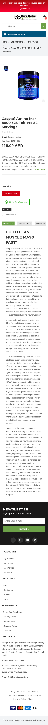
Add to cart (12, 194)
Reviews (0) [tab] (40, 223)
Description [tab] (8, 223)
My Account (23, 9)
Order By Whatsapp (18, 202)
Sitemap (7, 630)
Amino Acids (32, 42)
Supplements (17, 42)
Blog (5, 599)
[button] (24, 34)
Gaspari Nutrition (14, 137)
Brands (6, 594)
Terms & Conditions (17, 695)
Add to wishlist (10, 215)
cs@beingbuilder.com (18, 677)
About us (21, 691)
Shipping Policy (10, 626)
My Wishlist (8, 568)
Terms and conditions (12, 612)
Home (4, 42)
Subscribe (24, 529)
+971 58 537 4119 (16, 660)
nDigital (42, 720)
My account (8, 558)
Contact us (8, 590)
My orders (8, 563)
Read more (40, 169)
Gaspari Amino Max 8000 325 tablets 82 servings (22, 49)
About (6, 585)
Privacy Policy (9, 617)
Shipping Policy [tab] (25, 223)
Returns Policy (10, 621)
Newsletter (7, 572)
